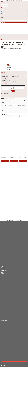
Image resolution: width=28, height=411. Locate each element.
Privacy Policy (14, 410)
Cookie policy (23, 410)
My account (2, 272)
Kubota (2, 110)
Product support (2, 274)
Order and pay (2, 273)
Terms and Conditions (5, 410)
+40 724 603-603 (8, 0)
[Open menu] (1, 39)
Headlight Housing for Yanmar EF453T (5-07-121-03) (22, 157)
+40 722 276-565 (16, 0)
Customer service (2, 271)
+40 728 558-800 (12, 0)
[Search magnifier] (1, 7)
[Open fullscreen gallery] (8, 64)
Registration (3, 20)
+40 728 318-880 (20, 0)
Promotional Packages (3, 22)
